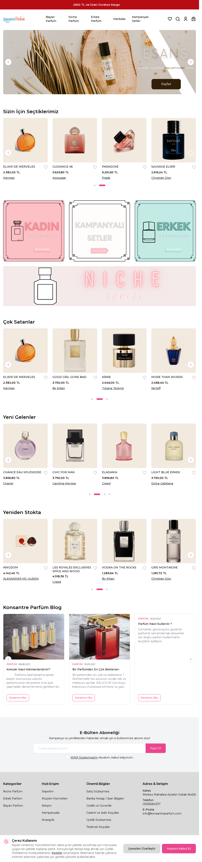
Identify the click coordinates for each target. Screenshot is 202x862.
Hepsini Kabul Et (179, 848)
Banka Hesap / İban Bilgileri (105, 798)
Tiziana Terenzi (113, 388)
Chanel (8, 483)
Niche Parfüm (73, 19)
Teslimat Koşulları (98, 827)
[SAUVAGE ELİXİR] (173, 140)
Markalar (119, 19)
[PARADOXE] (124, 140)
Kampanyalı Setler (140, 19)
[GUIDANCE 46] (74, 140)
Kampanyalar (51, 812)
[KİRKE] (124, 350)
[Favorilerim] (169, 19)
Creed (106, 483)
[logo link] (19, 19)
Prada (106, 178)
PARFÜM (12, 664)
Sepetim (48, 791)
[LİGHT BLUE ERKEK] (173, 446)
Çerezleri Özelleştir (141, 848)
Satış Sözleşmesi (97, 791)
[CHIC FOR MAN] (74, 446)
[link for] (33, 230)
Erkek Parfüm (96, 19)
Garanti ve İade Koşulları (102, 812)
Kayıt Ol (155, 748)
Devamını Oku (17, 697)
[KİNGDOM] (25, 541)
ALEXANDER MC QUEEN (21, 578)
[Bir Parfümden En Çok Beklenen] (99, 637)
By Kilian (58, 388)
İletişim (47, 805)
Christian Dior (161, 178)
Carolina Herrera (64, 483)
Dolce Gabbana (162, 483)
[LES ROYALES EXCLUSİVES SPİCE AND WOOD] (74, 541)
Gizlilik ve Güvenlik (98, 805)
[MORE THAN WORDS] (173, 350)
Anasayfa (48, 820)
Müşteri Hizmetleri (54, 798)
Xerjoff (156, 388)
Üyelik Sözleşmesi (98, 820)
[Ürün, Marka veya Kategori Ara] (177, 19)
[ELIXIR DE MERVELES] (25, 140)
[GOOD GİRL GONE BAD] (74, 350)
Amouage (59, 178)
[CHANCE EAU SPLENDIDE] (25, 446)
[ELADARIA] (124, 446)
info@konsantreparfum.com (162, 813)
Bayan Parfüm (51, 19)
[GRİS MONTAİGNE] (173, 541)
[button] (8, 62)
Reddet (57, 853)
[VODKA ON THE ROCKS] (124, 541)
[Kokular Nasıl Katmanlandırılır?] (33, 637)
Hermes (9, 178)
